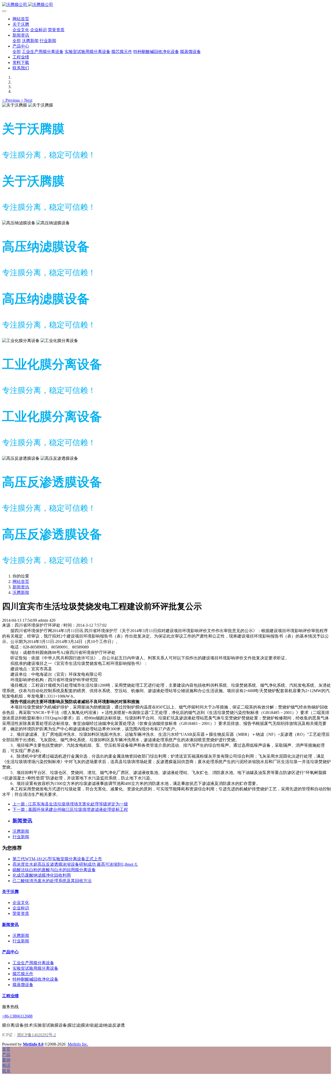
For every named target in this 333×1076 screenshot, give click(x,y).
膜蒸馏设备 (22, 984)
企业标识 (20, 908)
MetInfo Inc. (78, 1044)
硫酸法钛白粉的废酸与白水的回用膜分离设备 (54, 870)
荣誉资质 (20, 913)
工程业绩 (10, 996)
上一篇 (70, 804)
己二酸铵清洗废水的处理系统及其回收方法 (52, 880)
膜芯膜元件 (22, 974)
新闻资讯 (20, 587)
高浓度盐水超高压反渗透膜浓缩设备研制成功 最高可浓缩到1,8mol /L (75, 864)
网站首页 (20, 19)
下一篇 (70, 809)
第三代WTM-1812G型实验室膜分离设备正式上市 (57, 859)
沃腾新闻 (20, 592)
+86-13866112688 (17, 1016)
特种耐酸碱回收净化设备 (35, 979)
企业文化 (20, 902)
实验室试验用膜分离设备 (35, 968)
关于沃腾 (10, 891)
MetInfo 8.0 (33, 1044)
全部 (16, 40)
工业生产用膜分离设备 (33, 963)
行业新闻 (20, 837)
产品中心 (10, 952)
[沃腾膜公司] (166, 5)
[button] (11, 100)
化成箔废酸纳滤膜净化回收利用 (41, 875)
